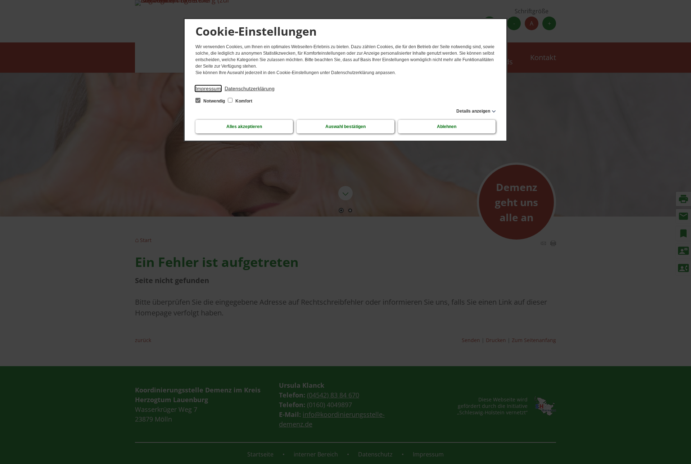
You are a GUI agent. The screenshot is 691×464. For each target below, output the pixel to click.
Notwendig (214, 101)
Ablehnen (446, 126)
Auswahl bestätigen (345, 126)
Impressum (208, 88)
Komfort (243, 101)
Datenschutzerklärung (250, 88)
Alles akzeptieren (244, 126)
